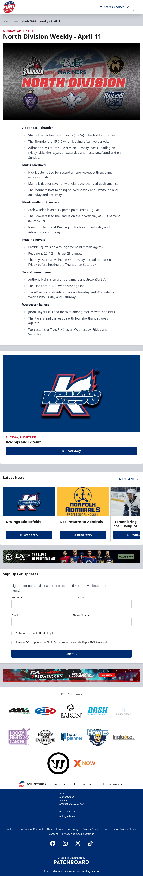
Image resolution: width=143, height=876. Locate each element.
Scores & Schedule (116, 7)
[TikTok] (90, 843)
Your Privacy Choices (126, 829)
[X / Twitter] (78, 843)
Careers (53, 833)
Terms (106, 829)
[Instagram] (65, 843)
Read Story (73, 451)
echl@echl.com (68, 816)
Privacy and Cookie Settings (78, 833)
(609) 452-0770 (67, 811)
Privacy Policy (90, 829)
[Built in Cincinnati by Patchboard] (71, 860)
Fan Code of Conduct (31, 829)
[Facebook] (53, 843)
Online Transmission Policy (62, 829)
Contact (10, 829)
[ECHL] (9, 7)
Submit (71, 653)
